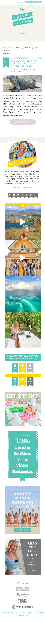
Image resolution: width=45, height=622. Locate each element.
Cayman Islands (28, 69)
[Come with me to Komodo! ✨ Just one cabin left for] (23, 222)
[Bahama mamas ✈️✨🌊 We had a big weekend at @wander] (23, 294)
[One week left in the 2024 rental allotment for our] (23, 258)
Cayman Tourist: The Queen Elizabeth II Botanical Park (24, 63)
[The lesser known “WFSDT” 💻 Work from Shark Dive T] (23, 330)
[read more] (22, 83)
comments (16, 71)
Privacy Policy (7, 612)
